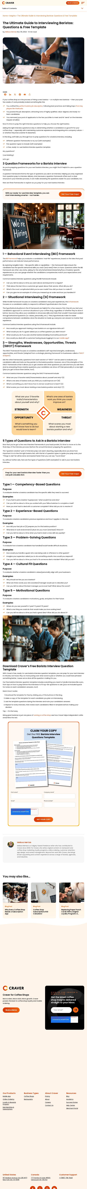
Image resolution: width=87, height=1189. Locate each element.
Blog (67, 1096)
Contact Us (49, 1105)
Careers (48, 1102)
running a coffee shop (42, 715)
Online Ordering (8, 1099)
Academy (69, 1099)
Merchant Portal (72, 1108)
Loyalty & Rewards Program (9, 1103)
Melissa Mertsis (11, 32)
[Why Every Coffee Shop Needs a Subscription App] (15, 900)
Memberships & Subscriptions (8, 1108)
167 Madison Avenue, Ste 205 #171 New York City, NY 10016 (15, 1179)
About (47, 1099)
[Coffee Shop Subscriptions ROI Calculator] (43, 900)
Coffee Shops (29, 1096)
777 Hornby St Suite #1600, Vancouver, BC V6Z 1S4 (41, 1179)
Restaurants (28, 1099)
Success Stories (72, 1102)
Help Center (70, 1105)
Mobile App (7, 1096)
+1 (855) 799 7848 (66, 1178)
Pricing (47, 1096)
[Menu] (83, 3)
